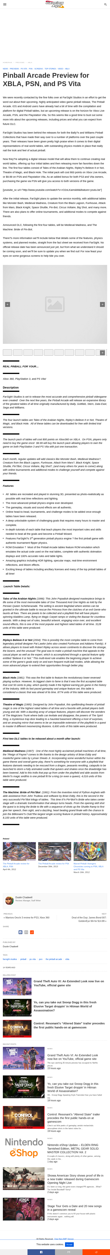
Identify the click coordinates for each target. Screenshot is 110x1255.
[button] (7, 304)
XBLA (30, 62)
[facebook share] (20, 932)
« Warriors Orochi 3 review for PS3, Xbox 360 (26, 917)
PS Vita (24, 69)
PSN (31, 69)
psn (40, 959)
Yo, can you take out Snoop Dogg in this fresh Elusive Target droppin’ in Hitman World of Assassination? (65, 1006)
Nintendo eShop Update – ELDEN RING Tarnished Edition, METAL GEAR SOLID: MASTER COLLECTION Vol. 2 (73, 1148)
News (5, 69)
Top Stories (50, 69)
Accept (69, 1244)
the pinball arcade (54, 959)
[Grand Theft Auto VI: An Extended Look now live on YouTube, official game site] (17, 986)
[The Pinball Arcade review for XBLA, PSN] (19, 860)
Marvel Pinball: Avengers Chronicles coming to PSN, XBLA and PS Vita (88, 866)
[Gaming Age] (54, 4)
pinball (23, 959)
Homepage (7, 62)
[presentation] (102, 352)
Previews (20, 62)
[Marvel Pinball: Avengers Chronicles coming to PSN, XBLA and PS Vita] (90, 860)
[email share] (26, 932)
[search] (105, 4)
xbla (67, 959)
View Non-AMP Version (64, 1239)
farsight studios (10, 959)
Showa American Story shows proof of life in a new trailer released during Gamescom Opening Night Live (75, 1179)
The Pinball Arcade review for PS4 (53, 863)
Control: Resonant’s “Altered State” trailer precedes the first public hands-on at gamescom (73, 1118)
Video (60, 69)
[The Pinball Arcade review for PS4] (54, 860)
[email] (68, 1252)
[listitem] (7, 352)
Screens (38, 69)
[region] (55, 33)
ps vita (33, 959)
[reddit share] (32, 932)
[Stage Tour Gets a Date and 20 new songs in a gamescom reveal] (24, 1209)
